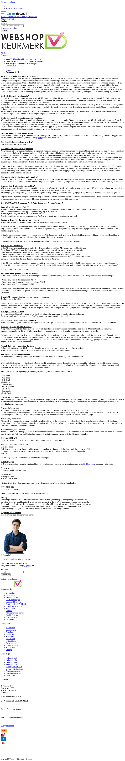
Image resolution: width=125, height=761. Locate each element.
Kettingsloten (11, 641)
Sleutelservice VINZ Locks (16, 604)
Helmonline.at (11, 664)
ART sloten (10, 639)
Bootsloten (10, 634)
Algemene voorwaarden (15, 613)
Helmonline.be (11, 660)
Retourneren (10, 595)
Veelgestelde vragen (13, 602)
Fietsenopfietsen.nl (13, 671)
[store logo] (17, 14)
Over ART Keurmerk (14, 606)
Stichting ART (24, 269)
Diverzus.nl (10, 675)
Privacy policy (11, 617)
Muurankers (10, 647)
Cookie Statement (13, 615)
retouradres (20, 709)
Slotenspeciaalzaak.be (14, 669)
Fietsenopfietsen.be (13, 673)
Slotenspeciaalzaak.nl (14, 667)
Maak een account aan (14, 8)
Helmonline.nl (11, 658)
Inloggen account (7, 726)
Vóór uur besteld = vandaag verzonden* (19, 17)
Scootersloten (11, 630)
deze (40, 138)
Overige (9, 650)
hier (6, 515)
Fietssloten (10, 632)
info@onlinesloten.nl (14, 717)
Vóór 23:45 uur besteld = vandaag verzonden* (24, 59)
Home (8, 70)
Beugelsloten (11, 643)
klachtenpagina (89, 464)
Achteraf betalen (12, 597)
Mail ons (19, 559)
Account (4, 55)
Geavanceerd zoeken (9, 28)
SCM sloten (10, 636)
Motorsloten (10, 628)
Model (3, 53)
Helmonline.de (11, 662)
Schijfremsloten (12, 645)
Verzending (10, 593)
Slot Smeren (10, 608)
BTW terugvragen (13, 600)
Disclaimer (10, 619)
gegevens (27, 566)
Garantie (9, 611)
